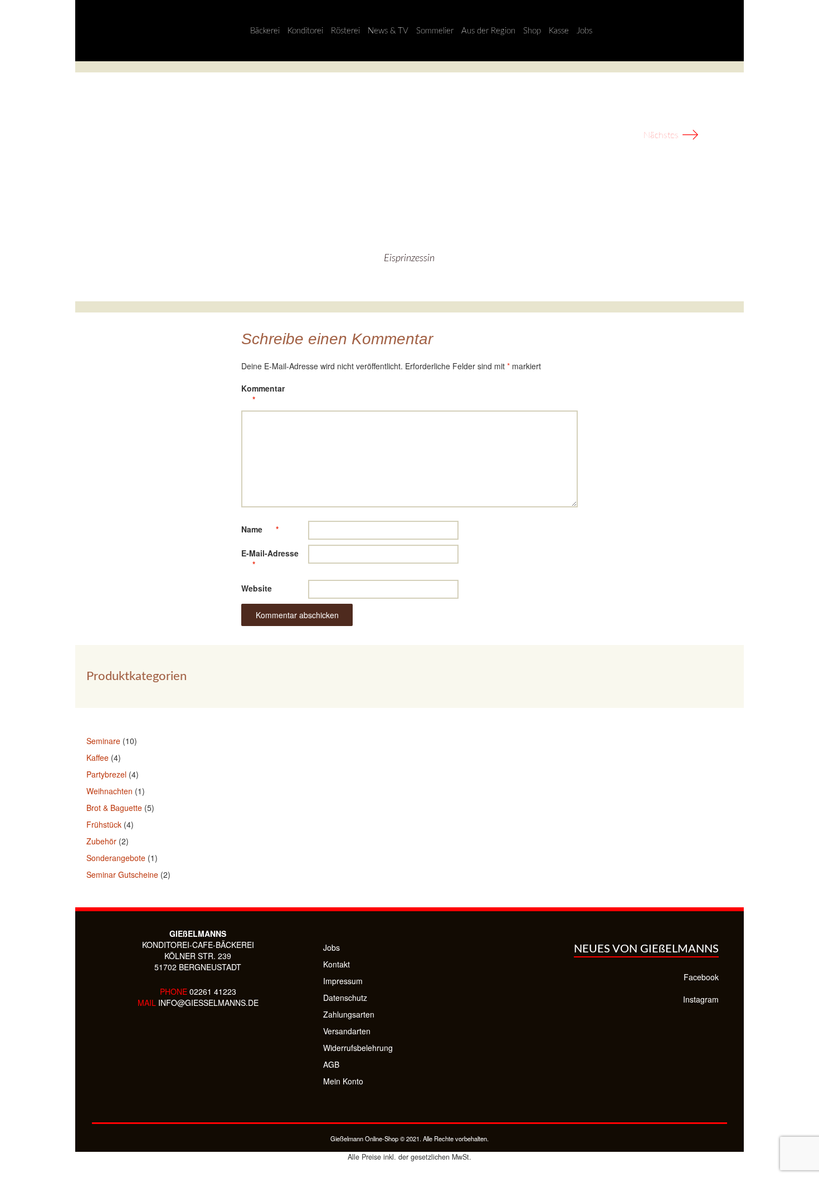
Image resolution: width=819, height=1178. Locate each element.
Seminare (103, 740)
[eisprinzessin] (409, 172)
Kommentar (263, 394)
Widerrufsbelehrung (358, 1047)
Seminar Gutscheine (122, 874)
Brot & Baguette (114, 807)
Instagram (701, 999)
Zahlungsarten (348, 1014)
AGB (331, 1064)
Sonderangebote (115, 857)
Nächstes (671, 135)
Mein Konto (343, 1081)
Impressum (343, 980)
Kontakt (336, 964)
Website (256, 588)
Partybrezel (106, 774)
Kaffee (97, 757)
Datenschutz (345, 997)
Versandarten (346, 1031)
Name (260, 529)
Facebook (701, 977)
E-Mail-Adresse (270, 559)
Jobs (331, 947)
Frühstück (103, 824)
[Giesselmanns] (86, 31)
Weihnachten (109, 790)
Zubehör (101, 841)
